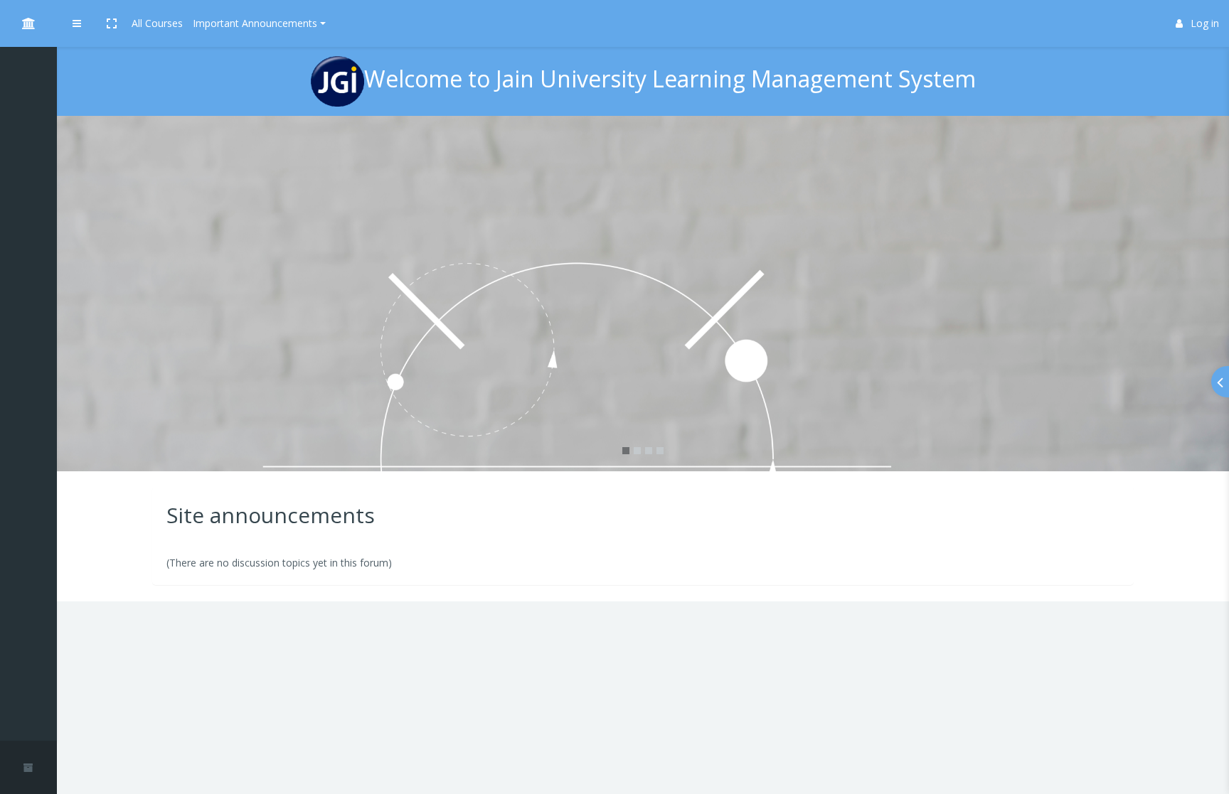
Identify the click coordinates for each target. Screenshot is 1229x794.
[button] (112, 23)
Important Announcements (255, 23)
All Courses (157, 23)
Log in (1205, 23)
